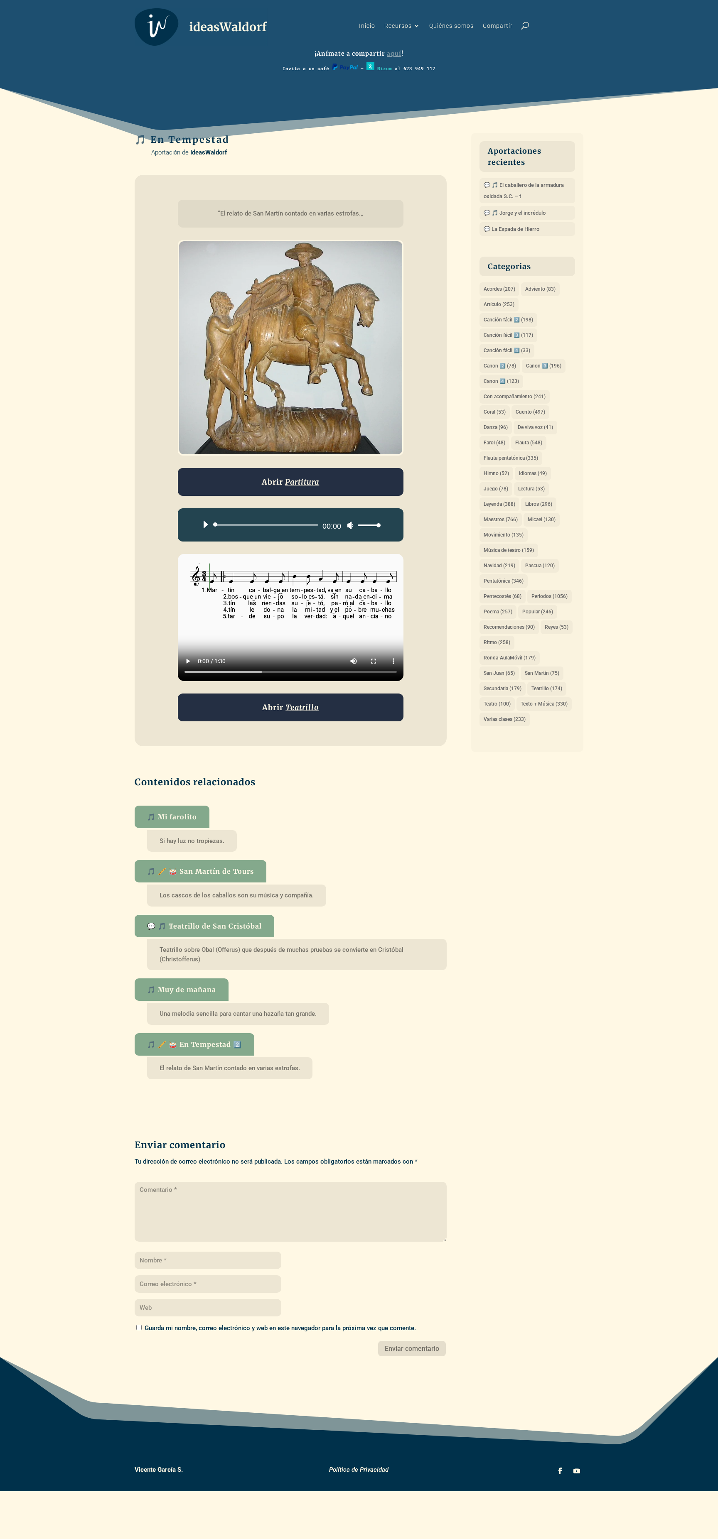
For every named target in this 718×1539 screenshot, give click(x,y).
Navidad (499, 566)
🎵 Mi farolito (172, 817)
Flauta (528, 443)
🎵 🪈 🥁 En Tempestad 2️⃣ (194, 1044)
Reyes (556, 627)
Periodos (549, 596)
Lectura (531, 489)
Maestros (501, 519)
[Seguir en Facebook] (560, 1471)
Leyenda (499, 504)
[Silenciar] (350, 525)
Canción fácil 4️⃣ (507, 350)
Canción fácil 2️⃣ (508, 320)
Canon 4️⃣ (501, 381)
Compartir (498, 26)
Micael (542, 519)
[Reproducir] (205, 524)
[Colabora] (345, 68)
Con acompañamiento (515, 396)
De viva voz (535, 427)
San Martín (542, 673)
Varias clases (505, 719)
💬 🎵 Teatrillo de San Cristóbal (204, 926)
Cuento (530, 412)
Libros (538, 504)
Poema (498, 612)
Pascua (540, 566)
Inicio (367, 26)
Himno (496, 473)
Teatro (497, 704)
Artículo (499, 304)
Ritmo (497, 642)
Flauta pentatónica (511, 458)
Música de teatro (509, 550)
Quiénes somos (451, 26)
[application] (289, 525)
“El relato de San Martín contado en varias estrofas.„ (290, 213)
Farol (494, 443)
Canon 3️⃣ (543, 366)
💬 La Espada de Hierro (511, 229)
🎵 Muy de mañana (181, 989)
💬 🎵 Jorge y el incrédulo (515, 213)
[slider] (367, 525)
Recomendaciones (509, 627)
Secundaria (502, 688)
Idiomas (533, 473)
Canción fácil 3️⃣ (508, 335)
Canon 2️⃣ (500, 366)
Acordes (499, 289)
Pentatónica (504, 581)
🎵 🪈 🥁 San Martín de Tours (200, 871)
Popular (537, 612)
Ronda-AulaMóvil (510, 658)
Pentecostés (502, 596)
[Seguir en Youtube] (576, 1471)
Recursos (398, 26)
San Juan (499, 673)
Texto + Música (544, 704)
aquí (394, 53)
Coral (495, 412)
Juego (496, 489)
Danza (496, 427)
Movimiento (504, 535)
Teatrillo (546, 688)
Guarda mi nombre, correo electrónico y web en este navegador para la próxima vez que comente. (280, 1328)
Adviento (540, 289)
